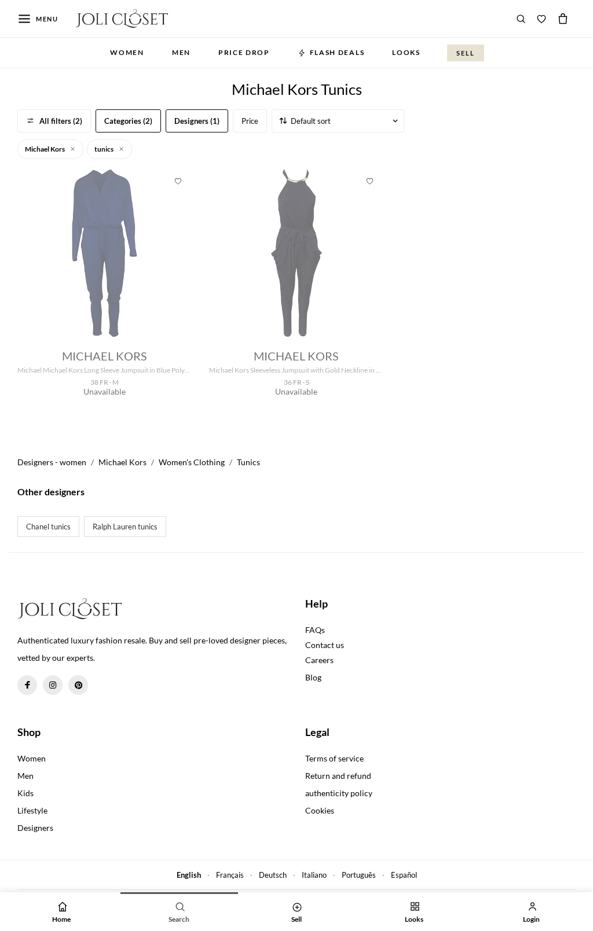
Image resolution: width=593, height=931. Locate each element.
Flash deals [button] (337, 52)
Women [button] (127, 52)
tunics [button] (104, 149)
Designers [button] (35, 828)
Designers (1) (196, 121)
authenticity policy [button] (338, 793)
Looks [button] (406, 52)
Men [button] (181, 52)
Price (249, 121)
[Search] (521, 18)
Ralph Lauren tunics (125, 526)
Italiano (314, 875)
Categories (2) (128, 121)
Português (359, 875)
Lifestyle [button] (32, 810)
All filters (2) (60, 121)
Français (230, 875)
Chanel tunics (48, 526)
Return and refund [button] (338, 776)
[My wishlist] (541, 18)
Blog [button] (313, 677)
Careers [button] (319, 660)
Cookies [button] (319, 810)
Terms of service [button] (334, 758)
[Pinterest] (78, 685)
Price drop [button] (244, 52)
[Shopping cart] (563, 18)
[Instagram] (53, 685)
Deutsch (273, 875)
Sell (465, 53)
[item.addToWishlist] (178, 180)
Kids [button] (25, 793)
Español (404, 875)
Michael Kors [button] (45, 149)
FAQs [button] (315, 630)
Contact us (324, 645)
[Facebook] (27, 685)
